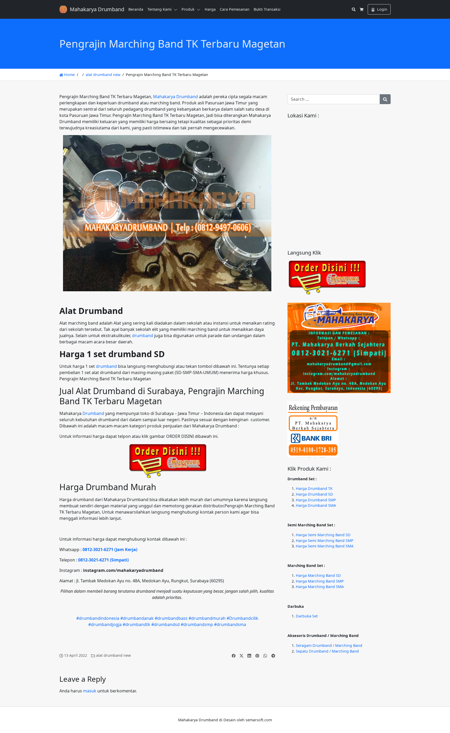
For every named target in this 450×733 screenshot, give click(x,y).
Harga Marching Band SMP (320, 581)
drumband (142, 335)
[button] (176, 9)
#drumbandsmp (197, 624)
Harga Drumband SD (314, 494)
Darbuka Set (307, 616)
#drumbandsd (165, 624)
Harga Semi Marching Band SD (323, 534)
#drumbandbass (171, 618)
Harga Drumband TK (314, 488)
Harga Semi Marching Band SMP (324, 540)
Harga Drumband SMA (316, 505)
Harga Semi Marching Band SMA (324, 546)
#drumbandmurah (207, 618)
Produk (188, 9)
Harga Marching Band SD (318, 575)
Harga (210, 9)
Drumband (93, 413)
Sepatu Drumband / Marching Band (327, 651)
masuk (89, 691)
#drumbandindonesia (97, 618)
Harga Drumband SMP (316, 499)
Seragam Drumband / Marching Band (329, 645)
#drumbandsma (230, 624)
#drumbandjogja (105, 624)
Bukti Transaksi (267, 9)
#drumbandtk (136, 624)
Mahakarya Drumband (175, 96)
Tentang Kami (159, 9)
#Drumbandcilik (242, 618)
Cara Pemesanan (234, 9)
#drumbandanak (137, 618)
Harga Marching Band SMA (320, 586)
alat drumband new (103, 74)
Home (69, 74)
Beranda (135, 9)
